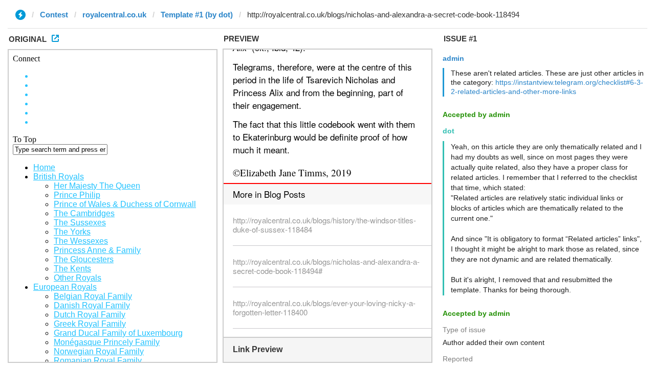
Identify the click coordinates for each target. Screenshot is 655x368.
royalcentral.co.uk (114, 14)
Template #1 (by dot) (197, 14)
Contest (54, 14)
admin (453, 58)
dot (448, 131)
